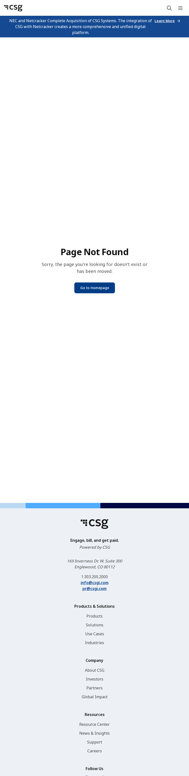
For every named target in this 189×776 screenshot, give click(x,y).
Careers (94, 751)
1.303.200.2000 (94, 576)
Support (94, 742)
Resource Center (94, 724)
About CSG (94, 670)
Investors (94, 679)
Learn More (165, 20)
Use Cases (94, 633)
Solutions (94, 625)
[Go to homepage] (13, 8)
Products (94, 616)
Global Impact (95, 696)
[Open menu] (180, 8)
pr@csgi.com (94, 588)
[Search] (169, 8)
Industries (94, 642)
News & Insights (94, 733)
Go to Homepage (94, 287)
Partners (94, 688)
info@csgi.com (95, 582)
